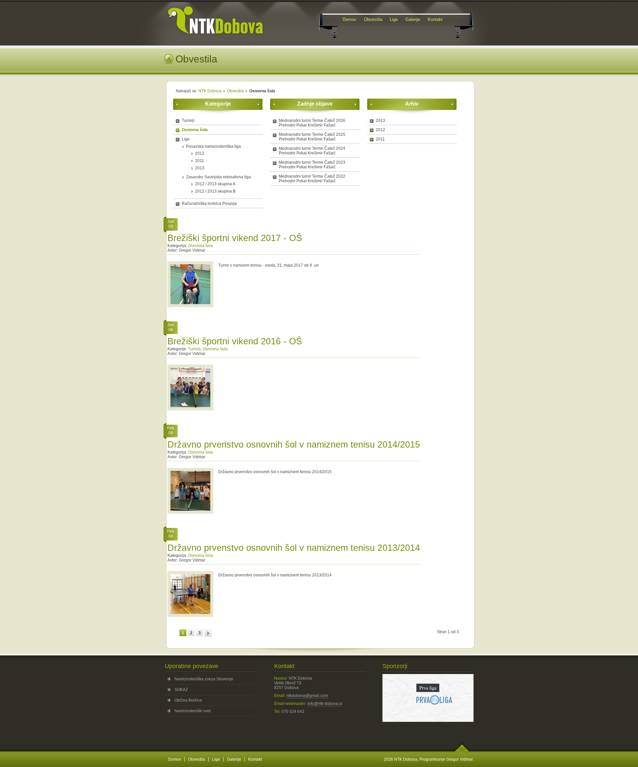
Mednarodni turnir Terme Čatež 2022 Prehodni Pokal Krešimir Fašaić (312, 178)
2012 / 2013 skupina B (215, 191)
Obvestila (235, 91)
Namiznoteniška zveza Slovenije (203, 679)
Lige (186, 139)
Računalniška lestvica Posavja (209, 203)
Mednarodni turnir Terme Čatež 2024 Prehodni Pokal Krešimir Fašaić (312, 150)
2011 (199, 161)
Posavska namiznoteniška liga (213, 146)
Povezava (428, 714)
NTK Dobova (210, 91)
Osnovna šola (195, 130)
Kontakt (255, 759)
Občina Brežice (188, 700)
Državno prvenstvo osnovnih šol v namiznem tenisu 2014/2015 (293, 445)
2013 (199, 168)
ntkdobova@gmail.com (307, 695)
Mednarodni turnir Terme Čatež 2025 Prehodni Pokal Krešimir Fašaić (312, 136)
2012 (199, 153)
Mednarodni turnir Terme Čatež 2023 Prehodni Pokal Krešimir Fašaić (312, 164)
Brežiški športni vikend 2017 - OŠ (234, 238)
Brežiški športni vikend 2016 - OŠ (234, 341)
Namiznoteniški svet (192, 711)
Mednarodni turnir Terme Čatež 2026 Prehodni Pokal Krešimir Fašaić (312, 123)
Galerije (234, 759)
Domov (174, 759)
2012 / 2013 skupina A (215, 184)
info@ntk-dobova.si (324, 703)
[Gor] (462, 750)
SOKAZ (181, 689)
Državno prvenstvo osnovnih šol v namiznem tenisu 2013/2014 (293, 548)
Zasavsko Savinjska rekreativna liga (218, 177)
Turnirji (188, 120)
